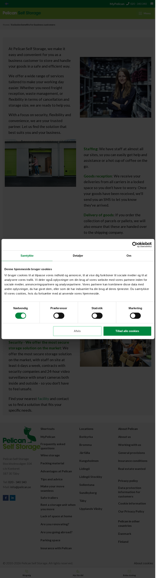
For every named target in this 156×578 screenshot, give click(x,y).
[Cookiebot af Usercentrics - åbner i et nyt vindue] (135, 244)
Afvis (77, 331)
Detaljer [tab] (78, 255)
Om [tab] (129, 255)
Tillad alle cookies (127, 331)
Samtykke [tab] (27, 255)
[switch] (58, 316)
